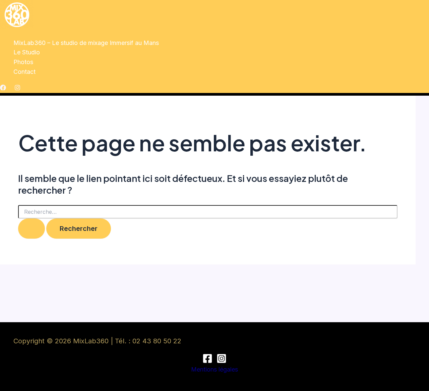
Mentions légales (214, 369)
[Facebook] (3, 88)
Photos (23, 61)
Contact (24, 71)
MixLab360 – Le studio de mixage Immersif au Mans (86, 42)
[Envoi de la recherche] (31, 228)
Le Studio (26, 52)
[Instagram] (17, 88)
